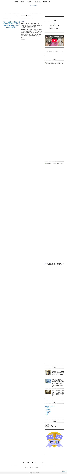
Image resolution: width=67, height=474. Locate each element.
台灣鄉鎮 (48, 409)
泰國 (47, 414)
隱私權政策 (36, 473)
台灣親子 (48, 408)
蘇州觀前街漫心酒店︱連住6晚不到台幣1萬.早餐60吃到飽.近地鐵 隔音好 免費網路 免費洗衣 (58, 383)
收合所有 (52, 406)
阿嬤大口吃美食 (38, 1)
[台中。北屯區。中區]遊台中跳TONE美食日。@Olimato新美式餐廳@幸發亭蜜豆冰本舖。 (31, 25)
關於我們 (30, 473)
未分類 (22, 21)
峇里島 (47, 413)
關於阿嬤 (16, 1)
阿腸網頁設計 (64, 471)
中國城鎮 (48, 411)
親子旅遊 (29, 1)
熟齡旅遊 (22, 1)
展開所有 (47, 406)
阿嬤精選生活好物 (46, 1)
